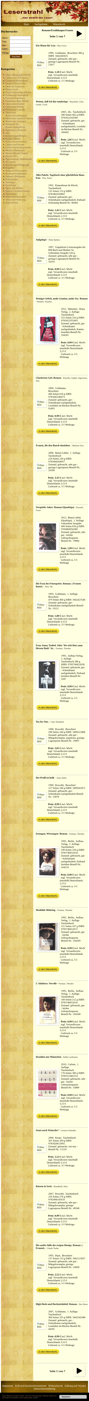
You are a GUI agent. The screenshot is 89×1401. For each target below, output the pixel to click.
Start (26, 24)
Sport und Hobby (14, 188)
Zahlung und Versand (75, 1385)
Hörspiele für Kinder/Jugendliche (15, 125)
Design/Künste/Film (15, 83)
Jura (8, 133)
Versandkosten (60, 75)
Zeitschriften (12, 202)
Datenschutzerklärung (44, 1388)
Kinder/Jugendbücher (16, 135)
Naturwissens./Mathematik (19, 159)
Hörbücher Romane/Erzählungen (16, 114)
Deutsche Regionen (15, 86)
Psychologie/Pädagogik (17, 164)
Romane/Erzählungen (16, 173)
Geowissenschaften (15, 103)
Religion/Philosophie (16, 170)
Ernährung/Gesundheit (17, 95)
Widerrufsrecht (55, 1385)
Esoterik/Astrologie (15, 98)
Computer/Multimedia (17, 80)
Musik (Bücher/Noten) (17, 153)
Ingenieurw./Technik (16, 130)
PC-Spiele (11, 162)
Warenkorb (59, 24)
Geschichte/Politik (15, 106)
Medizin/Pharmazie (15, 150)
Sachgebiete (41, 24)
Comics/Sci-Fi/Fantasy (17, 77)
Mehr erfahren (43, 1398)
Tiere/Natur (11, 194)
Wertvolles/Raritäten (16, 196)
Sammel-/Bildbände (15, 176)
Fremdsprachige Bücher (17, 101)
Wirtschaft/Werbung (15, 199)
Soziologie (11, 185)
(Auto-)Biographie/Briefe (18, 74)
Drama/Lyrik (12, 89)
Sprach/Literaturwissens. (18, 191)
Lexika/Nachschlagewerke (18, 147)
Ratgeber (10, 167)
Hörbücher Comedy (15, 109)
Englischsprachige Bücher (18, 92)
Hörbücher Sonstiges (16, 121)
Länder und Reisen (15, 144)
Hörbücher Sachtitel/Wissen (19, 118)
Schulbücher (12, 179)
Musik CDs (11, 156)
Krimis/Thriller (13, 138)
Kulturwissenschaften (16, 141)
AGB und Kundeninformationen (31, 1385)
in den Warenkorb (48, 87)
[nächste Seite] (79, 38)
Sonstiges (10, 182)
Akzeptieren (66, 1397)
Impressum (7, 1385)
